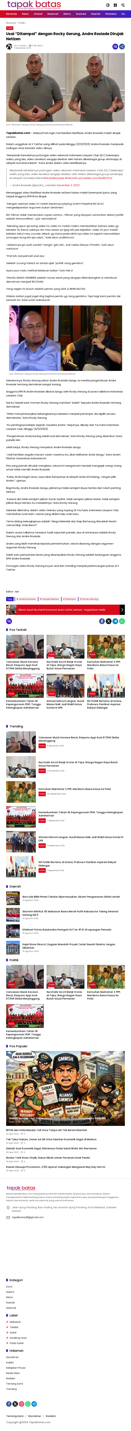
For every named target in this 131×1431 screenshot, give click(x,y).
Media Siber (13, 1373)
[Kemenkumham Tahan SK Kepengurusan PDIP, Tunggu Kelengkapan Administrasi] (25, 686)
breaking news (18, 1338)
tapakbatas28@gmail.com (28, 1217)
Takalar (14, 1327)
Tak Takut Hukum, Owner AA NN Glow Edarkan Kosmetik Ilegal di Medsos (51, 1139)
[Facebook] (102, 621)
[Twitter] (109, 621)
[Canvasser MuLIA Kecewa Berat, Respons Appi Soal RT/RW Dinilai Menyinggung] (25, 647)
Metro (9, 1297)
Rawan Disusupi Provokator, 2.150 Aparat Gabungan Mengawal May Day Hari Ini (55, 1167)
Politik (9, 28)
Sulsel (13, 1332)
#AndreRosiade (54, 178)
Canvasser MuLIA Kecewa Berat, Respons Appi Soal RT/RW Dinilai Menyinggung (23, 665)
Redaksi (10, 1378)
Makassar (15, 1322)
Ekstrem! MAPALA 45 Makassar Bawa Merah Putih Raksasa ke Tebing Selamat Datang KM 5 (70, 913)
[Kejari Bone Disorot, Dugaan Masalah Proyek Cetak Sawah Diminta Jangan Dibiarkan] (13, 947)
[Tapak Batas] (34, 5)
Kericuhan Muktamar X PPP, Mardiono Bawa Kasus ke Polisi (104, 665)
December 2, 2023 (68, 185)
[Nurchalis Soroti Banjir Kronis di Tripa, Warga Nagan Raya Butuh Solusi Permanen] (65, 647)
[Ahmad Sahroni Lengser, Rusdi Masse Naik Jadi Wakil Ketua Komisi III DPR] (65, 686)
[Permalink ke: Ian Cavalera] (10, 46)
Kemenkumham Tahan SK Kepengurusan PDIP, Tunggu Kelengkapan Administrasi (23, 704)
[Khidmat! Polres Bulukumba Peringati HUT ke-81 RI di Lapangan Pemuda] (13, 931)
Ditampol (71, 599)
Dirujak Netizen (50, 599)
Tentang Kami (14, 1383)
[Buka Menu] (115, 5)
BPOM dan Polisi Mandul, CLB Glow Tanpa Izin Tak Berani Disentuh (46, 1130)
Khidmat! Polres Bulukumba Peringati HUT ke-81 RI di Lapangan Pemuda (67, 929)
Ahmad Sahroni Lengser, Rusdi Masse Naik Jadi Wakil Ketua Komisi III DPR (65, 704)
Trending (11, 1389)
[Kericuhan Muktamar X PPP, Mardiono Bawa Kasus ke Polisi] (106, 647)
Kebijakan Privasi (15, 1368)
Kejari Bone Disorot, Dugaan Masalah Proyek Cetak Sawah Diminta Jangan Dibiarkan (69, 946)
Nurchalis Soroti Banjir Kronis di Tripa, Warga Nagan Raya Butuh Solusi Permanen (64, 665)
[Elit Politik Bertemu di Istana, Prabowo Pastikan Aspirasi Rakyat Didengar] (106, 686)
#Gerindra (71, 178)
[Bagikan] (122, 46)
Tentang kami (14, 1416)
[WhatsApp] (122, 621)
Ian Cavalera (20, 46)
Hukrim (10, 1292)
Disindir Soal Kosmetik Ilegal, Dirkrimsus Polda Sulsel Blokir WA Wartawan (51, 1148)
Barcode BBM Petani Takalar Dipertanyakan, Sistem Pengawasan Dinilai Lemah (71, 896)
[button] (108, 5)
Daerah (10, 1302)
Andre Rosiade (27, 599)
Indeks (10, 1362)
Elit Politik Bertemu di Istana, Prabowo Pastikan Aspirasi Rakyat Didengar (104, 704)
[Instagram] (21, 1404)
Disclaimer (12, 1357)
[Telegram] (115, 621)
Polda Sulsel (17, 1343)
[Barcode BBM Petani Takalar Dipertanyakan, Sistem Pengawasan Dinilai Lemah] (13, 898)
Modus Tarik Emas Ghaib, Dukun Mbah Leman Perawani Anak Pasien (48, 1157)
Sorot (9, 1286)
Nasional (11, 1308)
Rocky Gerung (90, 599)
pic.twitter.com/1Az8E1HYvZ (95, 178)
